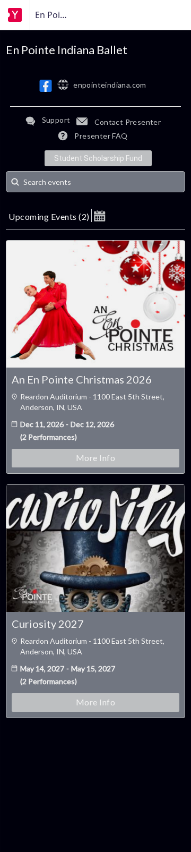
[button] (99, 215)
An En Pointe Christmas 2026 (82, 379)
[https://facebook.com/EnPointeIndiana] (45, 86)
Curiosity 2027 (48, 623)
